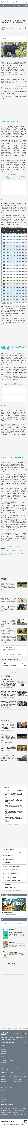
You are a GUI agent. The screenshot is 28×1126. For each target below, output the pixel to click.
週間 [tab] (20, 852)
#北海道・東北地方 (11, 550)
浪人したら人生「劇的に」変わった (13, 866)
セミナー (3, 1039)
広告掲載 (24, 1108)
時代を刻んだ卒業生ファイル (11, 877)
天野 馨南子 (3, 27)
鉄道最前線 (7, 862)
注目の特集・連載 (7, 895)
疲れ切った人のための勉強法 (15, 932)
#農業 (2, 550)
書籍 (14, 1039)
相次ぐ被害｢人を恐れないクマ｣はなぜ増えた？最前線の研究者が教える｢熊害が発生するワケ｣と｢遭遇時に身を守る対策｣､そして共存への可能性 (8, 639)
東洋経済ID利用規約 (5, 1114)
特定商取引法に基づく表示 (12, 1112)
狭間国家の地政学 (13, 952)
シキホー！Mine (4, 1069)
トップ (2, 5)
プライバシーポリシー (19, 1110)
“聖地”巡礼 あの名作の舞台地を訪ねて (14, 873)
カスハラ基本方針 (15, 1114)
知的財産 (3, 1112)
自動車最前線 (8, 884)
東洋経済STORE (4, 1065)
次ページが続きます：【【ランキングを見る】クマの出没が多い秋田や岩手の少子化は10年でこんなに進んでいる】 (14, 176)
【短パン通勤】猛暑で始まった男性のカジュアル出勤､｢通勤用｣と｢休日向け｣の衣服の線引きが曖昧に (8, 738)
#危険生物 (18, 546)
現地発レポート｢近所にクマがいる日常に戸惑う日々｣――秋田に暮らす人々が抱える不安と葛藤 (8, 600)
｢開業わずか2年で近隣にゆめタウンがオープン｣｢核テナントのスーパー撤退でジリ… (13, 794)
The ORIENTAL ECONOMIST (7, 1060)
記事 (17, 81)
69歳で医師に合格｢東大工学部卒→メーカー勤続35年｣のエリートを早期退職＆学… (13, 813)
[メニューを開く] (26, 2)
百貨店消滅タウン (9, 855)
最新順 (7, 5)
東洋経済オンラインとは (6, 1090)
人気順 (18, 5)
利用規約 (3, 1101)
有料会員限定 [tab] (20, 790)
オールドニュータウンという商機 (12, 880)
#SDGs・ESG (13, 923)
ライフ (25, 1042)
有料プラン (3, 1095)
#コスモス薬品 (5, 923)
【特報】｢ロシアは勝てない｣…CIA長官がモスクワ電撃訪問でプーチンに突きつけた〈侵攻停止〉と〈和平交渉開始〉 (8, 726)
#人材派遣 (21, 550)
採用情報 (8, 1108)
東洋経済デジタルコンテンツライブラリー (10, 1067)
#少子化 (2, 546)
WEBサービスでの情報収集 (7, 1110)
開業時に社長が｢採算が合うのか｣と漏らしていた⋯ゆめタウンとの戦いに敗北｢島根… (13, 807)
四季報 (9, 1039)
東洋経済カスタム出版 (19, 1081)
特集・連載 (13, 5)
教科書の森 (3, 1083)
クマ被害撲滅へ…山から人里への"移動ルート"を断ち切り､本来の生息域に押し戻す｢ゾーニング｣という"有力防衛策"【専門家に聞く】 (8, 586)
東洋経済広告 (4, 1081)
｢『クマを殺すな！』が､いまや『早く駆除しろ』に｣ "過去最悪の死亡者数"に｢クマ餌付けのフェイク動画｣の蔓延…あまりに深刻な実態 (8, 623)
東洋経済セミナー (18, 1079)
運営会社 (3, 1108)
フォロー (20, 28)
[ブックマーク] (25, 28)
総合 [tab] (8, 790)
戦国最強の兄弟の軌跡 (10, 887)
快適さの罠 (11, 942)
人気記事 (4, 787)
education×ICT (4, 1049)
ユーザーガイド (4, 1099)
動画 (23, 5)
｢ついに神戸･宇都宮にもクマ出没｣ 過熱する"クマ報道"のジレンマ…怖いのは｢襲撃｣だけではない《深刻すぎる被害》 (8, 631)
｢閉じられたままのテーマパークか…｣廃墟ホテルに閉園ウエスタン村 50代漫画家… (13, 800)
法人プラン (3, 1097)
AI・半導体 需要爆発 (7, 912)
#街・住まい (20, 923)
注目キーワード (6, 919)
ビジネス (3, 1042)
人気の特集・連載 (7, 849)
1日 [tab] (8, 852)
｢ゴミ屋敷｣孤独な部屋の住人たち (12, 870)
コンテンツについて (5, 1093)
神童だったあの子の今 (10, 859)
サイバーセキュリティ (5, 1051)
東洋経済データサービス (6, 1079)
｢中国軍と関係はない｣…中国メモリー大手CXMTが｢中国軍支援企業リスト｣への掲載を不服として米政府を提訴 (8, 758)
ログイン (21, 2)
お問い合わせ (23, 1114)
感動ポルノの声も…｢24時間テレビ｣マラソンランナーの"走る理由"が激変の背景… (13, 819)
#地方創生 (10, 546)
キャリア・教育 (19, 1042)
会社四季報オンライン (5, 1062)
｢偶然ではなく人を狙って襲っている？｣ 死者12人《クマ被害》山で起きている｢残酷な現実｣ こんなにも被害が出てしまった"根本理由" (8, 608)
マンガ (24, 1037)
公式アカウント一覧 (16, 1108)
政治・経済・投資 (5, 17)
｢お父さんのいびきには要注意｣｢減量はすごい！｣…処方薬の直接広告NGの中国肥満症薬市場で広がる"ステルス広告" (8, 748)
